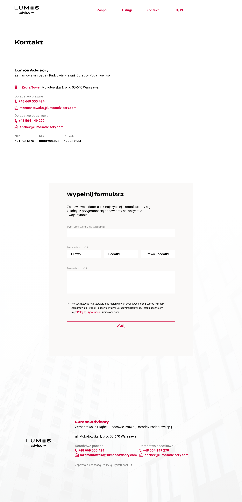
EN (175, 10)
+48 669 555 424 (32, 101)
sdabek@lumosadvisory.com (41, 127)
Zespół (102, 10)
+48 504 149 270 (32, 121)
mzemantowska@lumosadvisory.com (48, 108)
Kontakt (152, 10)
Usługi (127, 10)
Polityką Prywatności (88, 312)
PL (182, 10)
